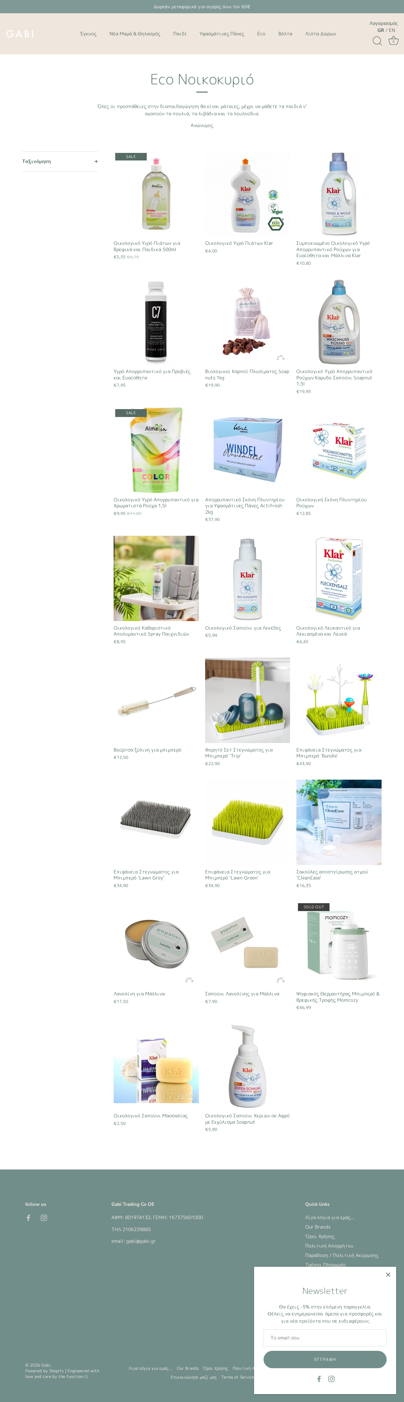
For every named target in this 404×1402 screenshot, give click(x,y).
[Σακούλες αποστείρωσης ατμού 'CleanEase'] (339, 822)
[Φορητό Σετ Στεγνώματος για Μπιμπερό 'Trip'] (247, 700)
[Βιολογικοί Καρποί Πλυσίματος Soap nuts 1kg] (247, 322)
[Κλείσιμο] (388, 1275)
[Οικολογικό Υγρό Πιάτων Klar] (247, 194)
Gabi (45, 1365)
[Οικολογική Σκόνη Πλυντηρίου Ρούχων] (339, 450)
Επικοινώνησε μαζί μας (194, 1377)
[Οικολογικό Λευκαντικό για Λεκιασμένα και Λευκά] (339, 578)
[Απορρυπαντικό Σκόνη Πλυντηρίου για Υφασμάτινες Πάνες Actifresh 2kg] (247, 450)
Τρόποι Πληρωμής (325, 1264)
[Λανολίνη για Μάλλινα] (156, 944)
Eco (261, 33)
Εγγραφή (325, 1359)
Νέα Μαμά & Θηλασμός (135, 33)
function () (77, 1376)
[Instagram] (331, 1378)
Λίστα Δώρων (320, 33)
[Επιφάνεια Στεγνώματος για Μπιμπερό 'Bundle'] (339, 700)
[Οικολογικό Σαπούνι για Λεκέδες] (247, 578)
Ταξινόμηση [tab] (36, 161)
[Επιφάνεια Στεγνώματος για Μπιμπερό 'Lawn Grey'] (156, 822)
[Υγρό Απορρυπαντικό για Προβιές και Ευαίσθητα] (156, 322)
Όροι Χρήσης (320, 1236)
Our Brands (317, 1227)
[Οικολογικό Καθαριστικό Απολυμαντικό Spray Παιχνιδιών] (156, 578)
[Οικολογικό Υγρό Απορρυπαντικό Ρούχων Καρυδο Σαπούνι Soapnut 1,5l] (339, 322)
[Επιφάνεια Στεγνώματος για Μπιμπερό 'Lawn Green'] (247, 822)
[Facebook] (319, 1378)
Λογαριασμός (384, 23)
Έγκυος (88, 33)
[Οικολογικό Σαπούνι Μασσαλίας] (156, 1066)
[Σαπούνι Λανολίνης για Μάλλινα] (247, 944)
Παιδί (180, 33)
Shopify (56, 1371)
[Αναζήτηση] (377, 41)
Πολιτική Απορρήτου (329, 1245)
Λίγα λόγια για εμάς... (329, 1217)
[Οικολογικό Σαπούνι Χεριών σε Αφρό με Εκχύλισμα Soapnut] (247, 1066)
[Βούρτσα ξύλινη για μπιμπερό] (156, 700)
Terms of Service (237, 1377)
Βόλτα (285, 33)
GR (380, 30)
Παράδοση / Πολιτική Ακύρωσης (342, 1255)
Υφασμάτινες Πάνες (221, 33)
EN (392, 30)
